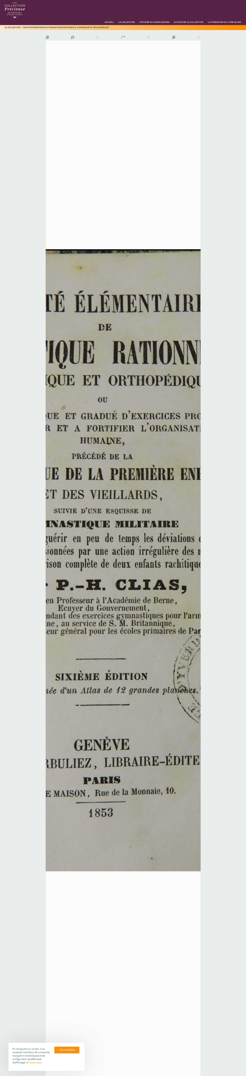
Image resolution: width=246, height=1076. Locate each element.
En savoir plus (34, 1063)
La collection (126, 22)
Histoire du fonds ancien (154, 22)
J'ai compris (67, 1050)
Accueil (109, 22)
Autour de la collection (188, 22)
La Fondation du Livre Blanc (224, 22)
